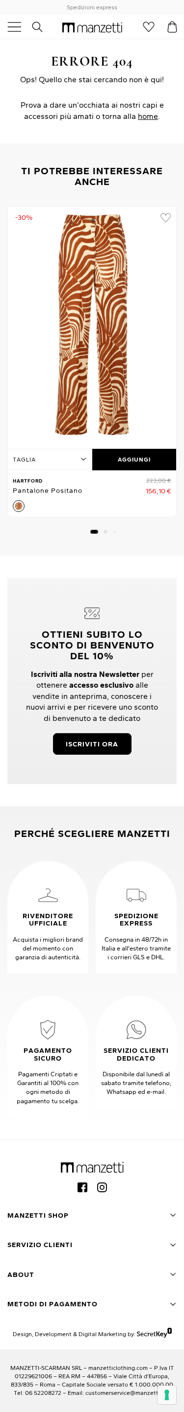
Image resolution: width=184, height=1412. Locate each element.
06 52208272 (43, 1392)
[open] (18, 27)
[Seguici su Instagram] (102, 1187)
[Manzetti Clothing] (92, 27)
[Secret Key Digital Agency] (154, 1334)
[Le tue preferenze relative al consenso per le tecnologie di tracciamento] (167, 1395)
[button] (94, 532)
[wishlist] (165, 218)
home (148, 116)
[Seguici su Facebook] (82, 1187)
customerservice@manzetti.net (128, 1392)
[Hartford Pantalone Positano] (92, 325)
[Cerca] (42, 27)
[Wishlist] (148, 27)
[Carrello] (172, 27)
